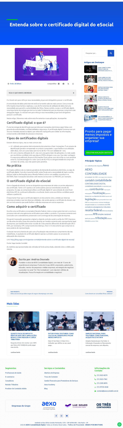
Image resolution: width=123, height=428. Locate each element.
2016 (86, 166)
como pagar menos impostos (105, 177)
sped (86, 218)
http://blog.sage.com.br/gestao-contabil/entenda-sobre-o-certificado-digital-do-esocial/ (42, 240)
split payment (91, 218)
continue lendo (15, 352)
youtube (93, 221)
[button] (59, 84)
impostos (107, 196)
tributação (101, 218)
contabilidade (102, 180)
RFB (95, 214)
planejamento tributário (102, 207)
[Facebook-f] (56, 416)
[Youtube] (67, 416)
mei (86, 202)
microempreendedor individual (95, 202)
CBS (94, 177)
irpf (111, 196)
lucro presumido (101, 199)
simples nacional (104, 214)
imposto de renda (99, 196)
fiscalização (98, 193)
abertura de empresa (95, 166)
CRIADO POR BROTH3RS (94, 425)
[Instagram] (62, 416)
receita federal (93, 210)
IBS (90, 196)
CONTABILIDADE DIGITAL (95, 184)
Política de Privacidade (76, 425)
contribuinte (97, 189)
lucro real (109, 199)
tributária (87, 221)
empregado (107, 189)
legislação (90, 199)
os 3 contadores (100, 204)
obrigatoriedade (90, 204)
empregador (88, 193)
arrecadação (88, 177)
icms (93, 196)
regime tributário (89, 214)
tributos (109, 218)
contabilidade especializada (93, 186)
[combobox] (96, 53)
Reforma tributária (107, 210)
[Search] (111, 53)
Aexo (106, 165)
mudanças (107, 202)
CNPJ (96, 177)
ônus (97, 221)
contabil (89, 180)
